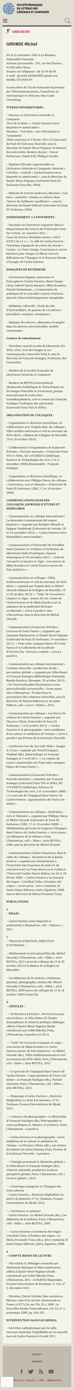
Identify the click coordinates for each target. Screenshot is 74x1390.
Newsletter (54, 1380)
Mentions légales (24, 1380)
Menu (5, 20)
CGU (41, 1380)
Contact (37, 1354)
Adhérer (37, 1361)
